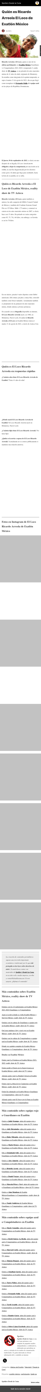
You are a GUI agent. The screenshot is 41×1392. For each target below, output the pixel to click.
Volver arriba (35, 1382)
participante (25, 1374)
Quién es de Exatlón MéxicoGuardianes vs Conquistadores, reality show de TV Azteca (20, 1195)
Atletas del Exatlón (17, 1367)
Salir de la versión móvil (20, 1389)
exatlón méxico (14, 1374)
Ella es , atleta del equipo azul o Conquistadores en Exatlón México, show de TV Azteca (19, 1231)
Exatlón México (25, 65)
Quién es (34, 1374)
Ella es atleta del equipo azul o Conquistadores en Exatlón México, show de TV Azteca (18, 1285)
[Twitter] (5, 1361)
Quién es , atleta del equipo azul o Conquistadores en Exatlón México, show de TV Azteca (20, 1242)
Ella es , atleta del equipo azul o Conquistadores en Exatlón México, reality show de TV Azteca (19, 1253)
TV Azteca (12, 71)
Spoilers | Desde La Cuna (25, 972)
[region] (20, 106)
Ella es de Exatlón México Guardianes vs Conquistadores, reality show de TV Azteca (19, 1206)
